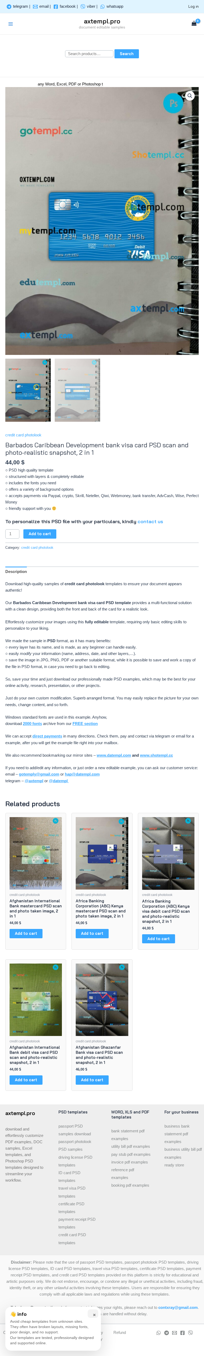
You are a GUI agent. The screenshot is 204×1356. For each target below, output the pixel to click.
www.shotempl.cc (156, 755)
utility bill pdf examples (130, 1146)
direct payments (47, 736)
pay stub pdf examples (131, 1154)
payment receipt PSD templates (77, 1223)
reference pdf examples (122, 1174)
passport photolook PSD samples (74, 1146)
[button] (190, 96)
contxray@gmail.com (178, 1307)
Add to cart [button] (26, 933)
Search (127, 53)
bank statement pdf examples (127, 1135)
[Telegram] (166, 1332)
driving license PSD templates (75, 1161)
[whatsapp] (158, 1332)
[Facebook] (182, 1332)
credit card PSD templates (72, 1239)
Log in (193, 6)
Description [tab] (16, 572)
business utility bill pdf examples (183, 1153)
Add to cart (40, 533)
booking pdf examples (130, 1185)
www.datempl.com (114, 755)
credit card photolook (23, 435)
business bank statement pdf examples (177, 1134)
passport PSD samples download (74, 1130)
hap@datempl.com (82, 774)
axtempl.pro (102, 21)
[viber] (190, 1332)
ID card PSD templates (69, 1177)
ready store (174, 1165)
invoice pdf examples (129, 1162)
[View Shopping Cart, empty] (194, 23)
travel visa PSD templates (72, 1192)
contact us (150, 521)
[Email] (174, 1332)
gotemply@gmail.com (39, 774)
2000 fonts (32, 724)
